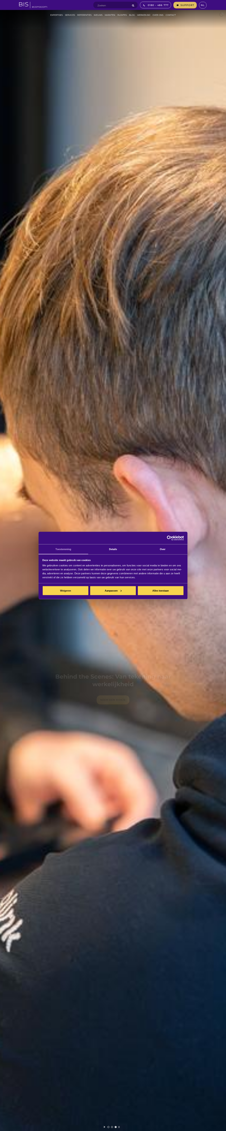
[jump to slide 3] (116, 1127)
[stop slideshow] (119, 1127)
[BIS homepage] (33, 3)
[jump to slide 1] (108, 1127)
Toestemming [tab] (63, 549)
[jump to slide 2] (112, 1127)
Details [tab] (113, 549)
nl (203, 5)
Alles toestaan (160, 590)
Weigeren (65, 590)
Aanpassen (111, 590)
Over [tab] (162, 549)
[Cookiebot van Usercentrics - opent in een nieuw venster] (169, 537)
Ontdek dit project (113, 699)
